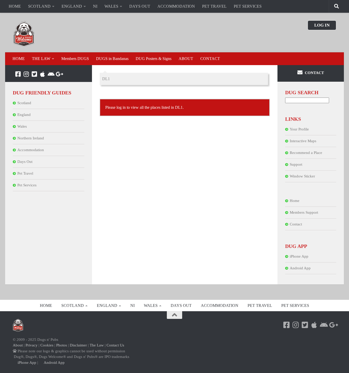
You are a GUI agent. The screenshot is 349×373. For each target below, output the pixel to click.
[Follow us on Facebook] (18, 74)
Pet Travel (25, 173)
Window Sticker (302, 176)
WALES (111, 6)
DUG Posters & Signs (153, 58)
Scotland (24, 103)
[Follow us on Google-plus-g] (59, 74)
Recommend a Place (306, 153)
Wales (22, 126)
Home (294, 201)
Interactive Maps (303, 141)
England (24, 115)
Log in (322, 25)
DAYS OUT (139, 6)
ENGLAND (72, 6)
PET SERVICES (248, 6)
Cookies (46, 345)
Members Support (304, 212)
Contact (296, 224)
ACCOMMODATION (176, 6)
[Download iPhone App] (42, 74)
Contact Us (115, 345)
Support (296, 164)
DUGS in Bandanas (112, 58)
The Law (97, 345)
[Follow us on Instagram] (26, 74)
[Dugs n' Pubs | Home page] (24, 33)
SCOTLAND (39, 6)
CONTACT (210, 58)
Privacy (32, 345)
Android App (300, 268)
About (18, 345)
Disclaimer (78, 345)
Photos (61, 345)
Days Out (24, 162)
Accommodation (30, 150)
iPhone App (299, 256)
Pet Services (27, 185)
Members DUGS (75, 58)
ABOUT (186, 58)
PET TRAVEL (214, 6)
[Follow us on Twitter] (34, 74)
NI (95, 6)
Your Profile (299, 129)
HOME (15, 6)
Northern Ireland (30, 138)
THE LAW (41, 58)
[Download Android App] (51, 74)
